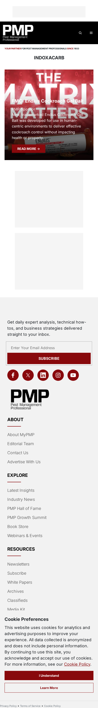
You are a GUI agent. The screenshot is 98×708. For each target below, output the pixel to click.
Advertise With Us (24, 461)
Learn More (49, 688)
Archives (15, 591)
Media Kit (16, 609)
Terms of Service (30, 706)
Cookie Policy (77, 664)
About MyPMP (20, 434)
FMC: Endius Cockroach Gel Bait (47, 101)
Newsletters (18, 564)
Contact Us (17, 452)
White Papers (19, 582)
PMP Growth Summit (26, 517)
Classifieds (17, 600)
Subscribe (49, 358)
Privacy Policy (8, 706)
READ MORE (27, 149)
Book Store (17, 526)
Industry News (21, 499)
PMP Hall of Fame (24, 508)
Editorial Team (20, 443)
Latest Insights (20, 490)
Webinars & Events (24, 535)
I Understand (49, 675)
